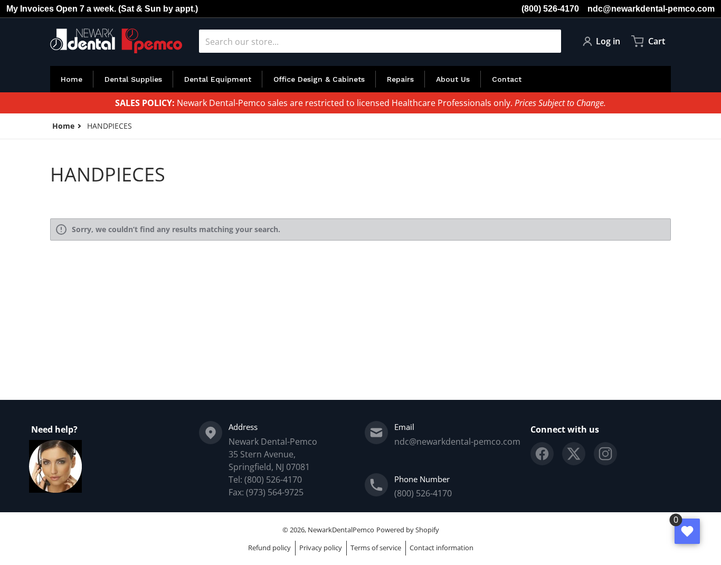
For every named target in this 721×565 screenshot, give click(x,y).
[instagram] (605, 453)
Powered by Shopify (407, 529)
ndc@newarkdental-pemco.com (651, 8)
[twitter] (573, 453)
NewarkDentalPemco (341, 529)
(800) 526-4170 (550, 8)
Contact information (441, 547)
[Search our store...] (549, 41)
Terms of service (375, 547)
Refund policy (269, 547)
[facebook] (542, 453)
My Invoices (30, 8)
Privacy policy (320, 547)
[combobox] (380, 41)
